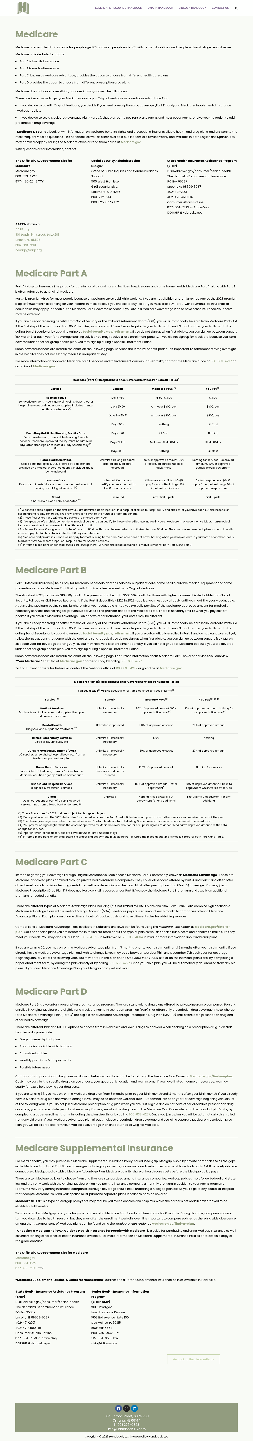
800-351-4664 (132, 937)
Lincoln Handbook (192, 7)
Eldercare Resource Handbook (118, 7)
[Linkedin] (134, 1408)
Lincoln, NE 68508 (27, 240)
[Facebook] (118, 1408)
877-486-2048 (26, 1268)
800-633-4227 (221, 361)
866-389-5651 (25, 245)
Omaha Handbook (160, 7)
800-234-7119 (89, 937)
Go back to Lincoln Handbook (193, 1359)
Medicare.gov (131, 142)
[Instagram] (126, 1408)
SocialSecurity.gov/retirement (106, 331)
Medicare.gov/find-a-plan (211, 1076)
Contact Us (220, 7)
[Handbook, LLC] (22, 8)
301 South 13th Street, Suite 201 (37, 234)
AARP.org (22, 229)
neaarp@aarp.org (28, 250)
